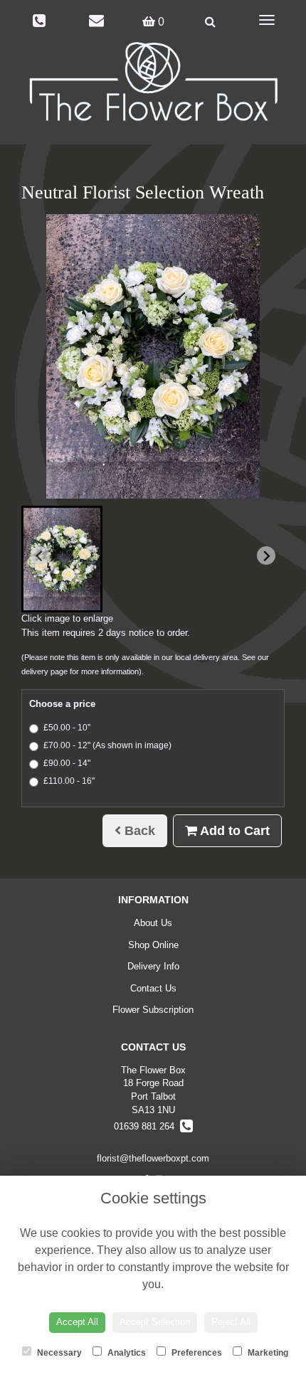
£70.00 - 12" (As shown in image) (107, 745)
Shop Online (153, 945)
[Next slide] (266, 555)
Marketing (267, 1353)
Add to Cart (233, 831)
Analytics (125, 1353)
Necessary (58, 1353)
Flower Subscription (153, 1009)
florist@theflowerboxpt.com (153, 1158)
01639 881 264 (147, 1126)
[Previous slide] (40, 555)
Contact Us (153, 988)
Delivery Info (153, 966)
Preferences (195, 1353)
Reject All (230, 1322)
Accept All (77, 1322)
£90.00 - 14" (66, 763)
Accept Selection (155, 1322)
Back (138, 831)
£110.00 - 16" (69, 781)
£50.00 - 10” (66, 728)
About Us (153, 923)
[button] (61, 559)
